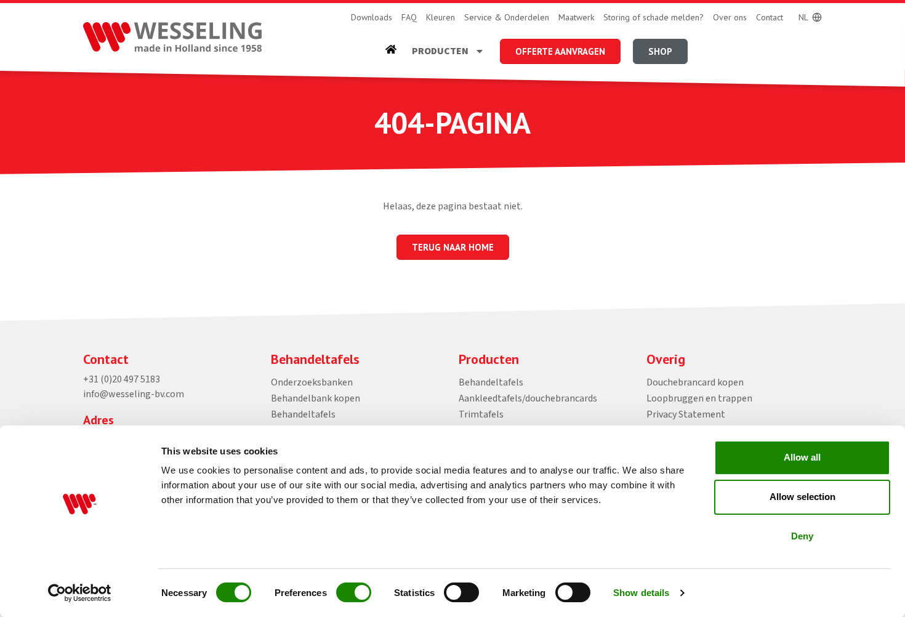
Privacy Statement (685, 414)
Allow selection (802, 496)
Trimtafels (481, 414)
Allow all (802, 457)
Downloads (371, 17)
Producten (440, 51)
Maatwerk (576, 17)
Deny (802, 536)
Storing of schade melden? (653, 17)
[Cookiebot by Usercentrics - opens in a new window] (80, 593)
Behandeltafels (303, 414)
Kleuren (440, 17)
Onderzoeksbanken (312, 382)
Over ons (730, 17)
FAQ (409, 17)
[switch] (353, 592)
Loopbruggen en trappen (699, 398)
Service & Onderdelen (506, 17)
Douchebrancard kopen (695, 382)
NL (803, 17)
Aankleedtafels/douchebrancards (528, 398)
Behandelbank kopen (315, 398)
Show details (641, 592)
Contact (769, 17)
